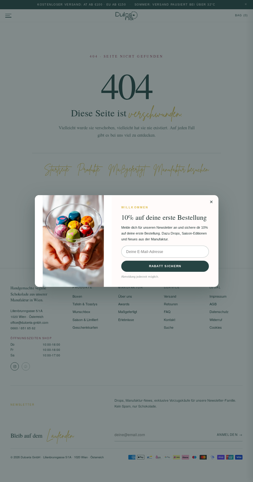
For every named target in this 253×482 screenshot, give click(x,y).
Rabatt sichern (165, 266)
